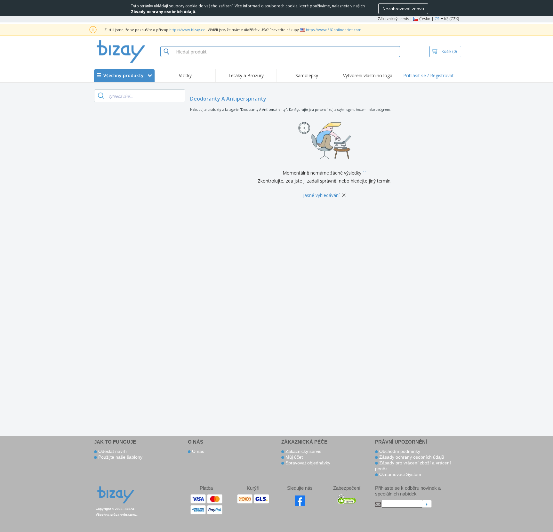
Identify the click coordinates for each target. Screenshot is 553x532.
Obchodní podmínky (399, 451)
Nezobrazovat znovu (403, 8)
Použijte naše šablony (119, 457)
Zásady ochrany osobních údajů (411, 457)
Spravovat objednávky (307, 462)
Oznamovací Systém (399, 474)
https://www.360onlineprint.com (333, 29)
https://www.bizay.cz (187, 29)
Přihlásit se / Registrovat (428, 75)
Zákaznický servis (393, 18)
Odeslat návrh (112, 451)
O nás (197, 451)
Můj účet (293, 457)
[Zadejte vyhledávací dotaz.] (101, 96)
